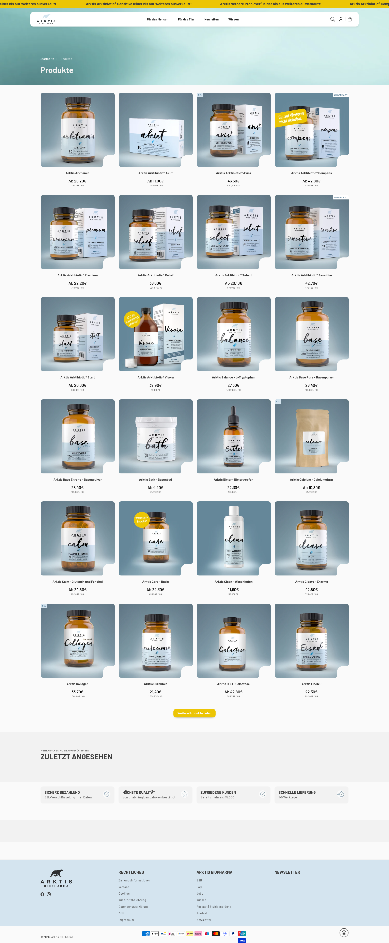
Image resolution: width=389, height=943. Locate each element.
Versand (124, 887)
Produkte (66, 59)
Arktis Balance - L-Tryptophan (233, 377)
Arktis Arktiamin (77, 173)
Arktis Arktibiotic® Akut (155, 173)
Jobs (200, 893)
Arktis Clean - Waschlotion (234, 581)
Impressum (126, 920)
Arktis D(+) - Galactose (233, 684)
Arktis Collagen (77, 684)
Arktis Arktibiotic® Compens (311, 173)
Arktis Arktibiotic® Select (233, 275)
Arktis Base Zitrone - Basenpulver (77, 479)
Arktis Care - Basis (155, 581)
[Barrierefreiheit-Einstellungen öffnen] (344, 932)
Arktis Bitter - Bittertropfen (233, 479)
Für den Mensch (157, 19)
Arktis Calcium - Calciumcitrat (311, 479)
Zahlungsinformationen (135, 880)
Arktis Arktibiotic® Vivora (156, 377)
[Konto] (341, 19)
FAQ (199, 887)
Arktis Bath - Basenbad (155, 479)
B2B (199, 880)
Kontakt (202, 913)
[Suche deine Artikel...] (332, 19)
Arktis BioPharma (62, 937)
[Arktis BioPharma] (46, 19)
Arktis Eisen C (311, 684)
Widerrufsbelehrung (132, 900)
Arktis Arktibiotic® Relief (155, 275)
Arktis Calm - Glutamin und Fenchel (77, 581)
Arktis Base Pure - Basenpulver (311, 377)
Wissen (233, 19)
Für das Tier (186, 19)
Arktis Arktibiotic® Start (77, 377)
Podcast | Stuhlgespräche (214, 906)
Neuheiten (211, 19)
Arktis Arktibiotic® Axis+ (233, 173)
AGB (121, 913)
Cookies (124, 893)
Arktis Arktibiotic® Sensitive (311, 275)
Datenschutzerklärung (134, 906)
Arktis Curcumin (155, 684)
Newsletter (204, 920)
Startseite (47, 59)
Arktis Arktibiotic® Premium (78, 275)
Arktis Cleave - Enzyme (311, 581)
